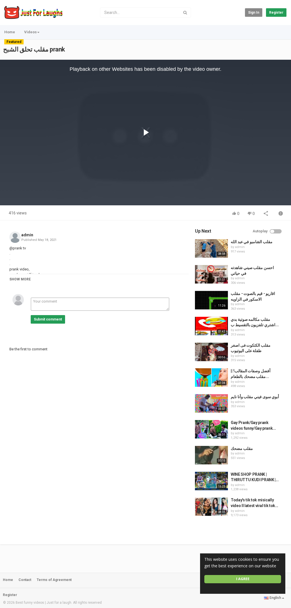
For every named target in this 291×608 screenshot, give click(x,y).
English (275, 598)
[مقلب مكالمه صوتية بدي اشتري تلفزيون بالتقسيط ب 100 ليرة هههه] (211, 326)
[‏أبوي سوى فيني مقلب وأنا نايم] (211, 403)
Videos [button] (30, 32)
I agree (243, 578)
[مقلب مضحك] (211, 455)
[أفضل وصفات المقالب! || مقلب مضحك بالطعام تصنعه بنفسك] (211, 377)
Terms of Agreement (54, 580)
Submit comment (48, 319)
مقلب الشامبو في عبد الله (252, 241)
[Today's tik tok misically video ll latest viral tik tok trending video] (211, 506)
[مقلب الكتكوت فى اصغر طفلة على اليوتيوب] (211, 352)
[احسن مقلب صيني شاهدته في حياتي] (211, 274)
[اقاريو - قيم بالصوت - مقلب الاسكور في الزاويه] (211, 300)
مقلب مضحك (242, 448)
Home (9, 32)
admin (27, 235)
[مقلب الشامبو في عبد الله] (211, 248)
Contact (24, 580)
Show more (20, 279)
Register (276, 13)
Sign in (253, 13)
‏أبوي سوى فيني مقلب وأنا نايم (255, 396)
